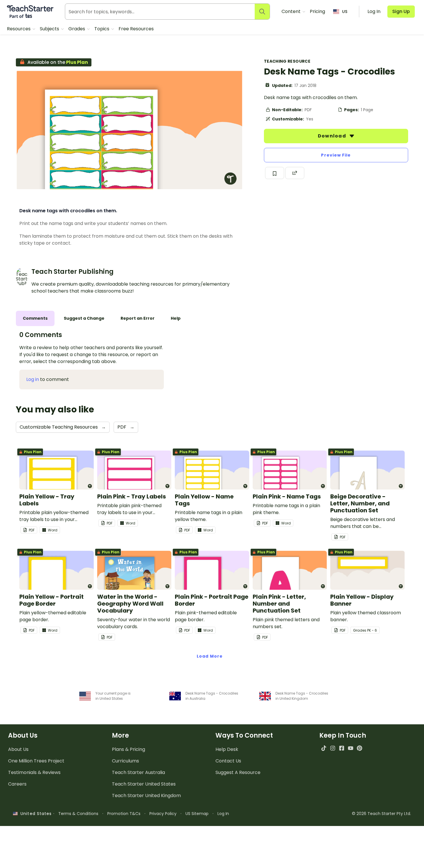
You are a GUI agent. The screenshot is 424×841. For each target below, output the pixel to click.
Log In (223, 813)
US (344, 11)
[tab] (35, 318)
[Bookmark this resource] (274, 173)
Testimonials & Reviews (34, 772)
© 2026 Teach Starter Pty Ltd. (381, 813)
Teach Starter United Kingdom (146, 795)
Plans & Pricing (128, 749)
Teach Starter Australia (138, 772)
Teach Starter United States (144, 784)
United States (35, 813)
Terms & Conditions (78, 813)
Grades (77, 28)
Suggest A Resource (237, 772)
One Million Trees (36, 761)
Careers (17, 784)
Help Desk (226, 749)
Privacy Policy (163, 813)
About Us (18, 749)
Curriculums (125, 761)
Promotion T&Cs (123, 813)
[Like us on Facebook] (341, 748)
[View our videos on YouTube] (350, 748)
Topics (102, 28)
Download (332, 136)
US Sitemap (197, 813)
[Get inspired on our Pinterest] (359, 748)
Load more (210, 656)
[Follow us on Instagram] (332, 748)
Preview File (336, 155)
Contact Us (228, 761)
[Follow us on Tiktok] (323, 748)
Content (292, 11)
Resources (19, 28)
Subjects (50, 28)
